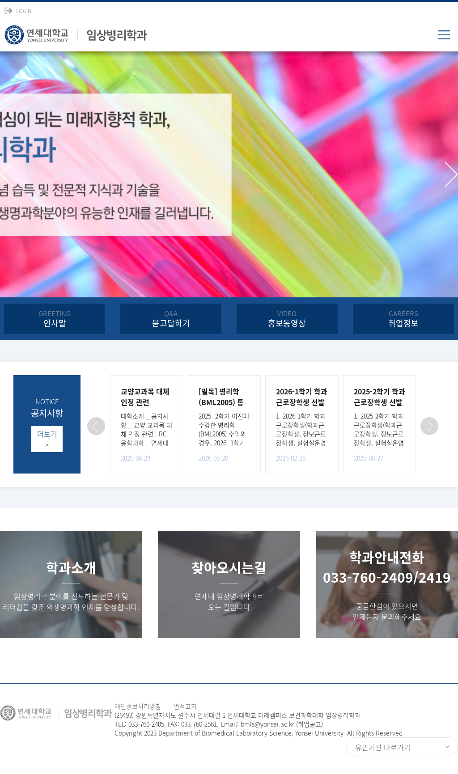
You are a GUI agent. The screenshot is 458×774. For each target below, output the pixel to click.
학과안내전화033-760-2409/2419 (387, 567)
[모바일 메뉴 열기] (448, 38)
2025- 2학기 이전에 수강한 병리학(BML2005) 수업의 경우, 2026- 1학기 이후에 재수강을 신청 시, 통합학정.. (224, 438)
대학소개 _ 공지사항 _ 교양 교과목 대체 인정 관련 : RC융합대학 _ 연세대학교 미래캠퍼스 (146, 433)
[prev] (6, 174)
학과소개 (71, 567)
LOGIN (23, 11)
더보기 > (47, 439)
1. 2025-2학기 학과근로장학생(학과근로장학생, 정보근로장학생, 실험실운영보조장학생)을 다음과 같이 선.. (379, 438)
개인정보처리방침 (137, 706)
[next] (451, 174)
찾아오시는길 (229, 567)
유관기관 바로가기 (383, 747)
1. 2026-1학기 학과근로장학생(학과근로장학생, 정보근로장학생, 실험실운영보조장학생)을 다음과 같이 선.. (301, 438)
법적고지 (185, 706)
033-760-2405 (146, 723)
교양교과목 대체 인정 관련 (145, 396)
